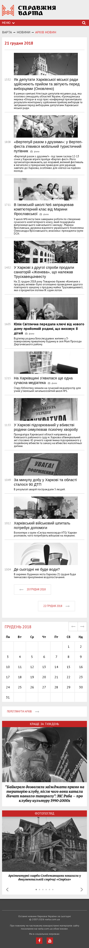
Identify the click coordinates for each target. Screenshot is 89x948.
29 (68, 687)
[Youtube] (50, 940)
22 (68, 677)
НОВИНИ (23, 32)
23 (81, 677)
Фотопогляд (44, 813)
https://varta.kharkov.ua (29, 12)
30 (81, 687)
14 (56, 667)
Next (82, 889)
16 (81, 667)
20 (44, 677)
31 (8, 697)
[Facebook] (39, 940)
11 (20, 667)
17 (8, 677)
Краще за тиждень (44, 724)
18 (20, 677)
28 (56, 687)
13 (44, 667)
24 (8, 687)
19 (32, 677)
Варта (7, 32)
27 (44, 687)
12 (32, 667)
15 (68, 667)
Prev (7, 889)
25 (20, 687)
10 (8, 667)
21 (56, 677)
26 (32, 687)
